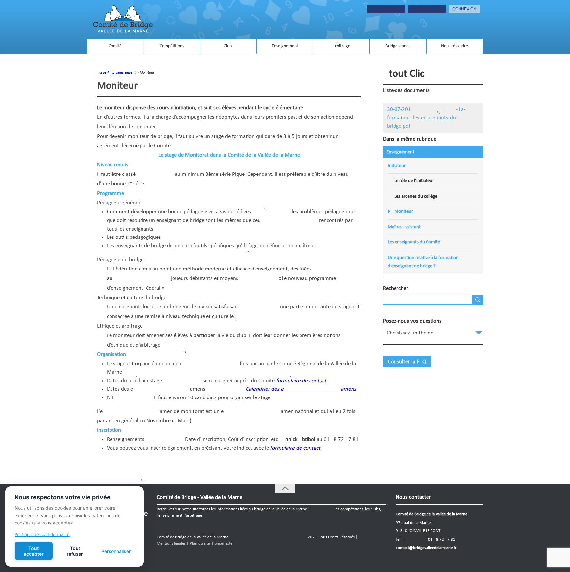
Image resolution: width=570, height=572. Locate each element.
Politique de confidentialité (42, 534)
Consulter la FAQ (407, 362)
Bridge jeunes (397, 46)
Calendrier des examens (301, 389)
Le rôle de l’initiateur (414, 180)
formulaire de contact (301, 381)
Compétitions (172, 46)
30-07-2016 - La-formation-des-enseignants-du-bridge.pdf (426, 118)
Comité (115, 46)
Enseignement (285, 46)
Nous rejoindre (454, 46)
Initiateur (397, 165)
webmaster (224, 543)
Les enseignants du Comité (414, 242)
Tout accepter (34, 550)
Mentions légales (171, 543)
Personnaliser (116, 551)
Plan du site (200, 543)
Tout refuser (75, 550)
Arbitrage (341, 46)
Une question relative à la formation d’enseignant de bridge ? (423, 262)
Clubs (228, 46)
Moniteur (403, 211)
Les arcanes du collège (415, 196)
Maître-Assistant (404, 227)
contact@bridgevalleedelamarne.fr (426, 548)
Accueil (103, 73)
